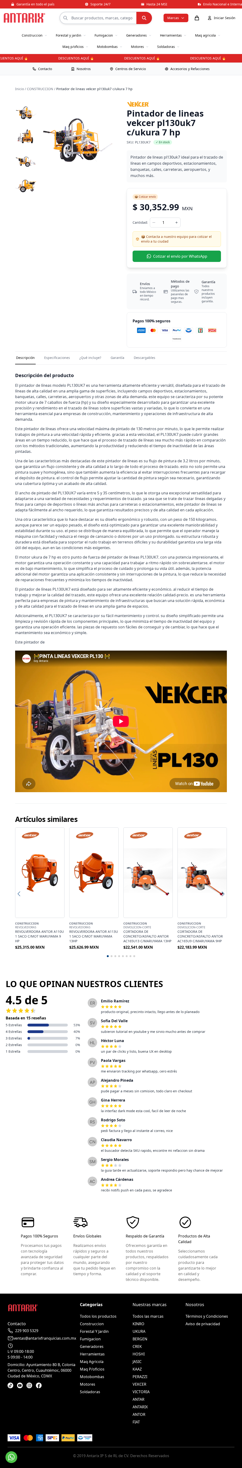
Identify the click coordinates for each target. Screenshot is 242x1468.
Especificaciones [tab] (57, 357)
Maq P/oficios (92, 1369)
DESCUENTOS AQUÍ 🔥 (68, 58)
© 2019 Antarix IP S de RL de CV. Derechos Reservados (121, 1455)
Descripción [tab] (25, 357)
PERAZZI (140, 1376)
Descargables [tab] (144, 357)
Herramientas (92, 1354)
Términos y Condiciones (207, 1316)
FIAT (136, 1422)
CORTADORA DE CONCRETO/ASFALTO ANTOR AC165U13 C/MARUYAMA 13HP (147, 936)
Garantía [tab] (117, 357)
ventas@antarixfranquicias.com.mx (44, 1338)
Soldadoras (90, 1391)
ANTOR (139, 1414)
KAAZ (137, 1369)
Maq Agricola (92, 1361)
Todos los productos (98, 1316)
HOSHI (139, 1354)
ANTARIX (140, 1406)
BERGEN (140, 1339)
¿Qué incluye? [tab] (90, 357)
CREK (137, 1346)
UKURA (139, 1331)
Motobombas (92, 1376)
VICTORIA (141, 1391)
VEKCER (139, 1384)
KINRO (138, 1323)
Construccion (92, 1323)
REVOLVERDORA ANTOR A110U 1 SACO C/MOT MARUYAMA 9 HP (39, 936)
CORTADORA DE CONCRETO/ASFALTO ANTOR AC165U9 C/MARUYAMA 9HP (200, 936)
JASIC (137, 1361)
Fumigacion (90, 1339)
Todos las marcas (148, 1316)
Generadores (92, 1346)
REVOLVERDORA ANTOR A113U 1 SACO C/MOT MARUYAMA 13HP (93, 936)
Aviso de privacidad (203, 1323)
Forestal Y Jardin (94, 1331)
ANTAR (138, 1399)
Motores (87, 1384)
